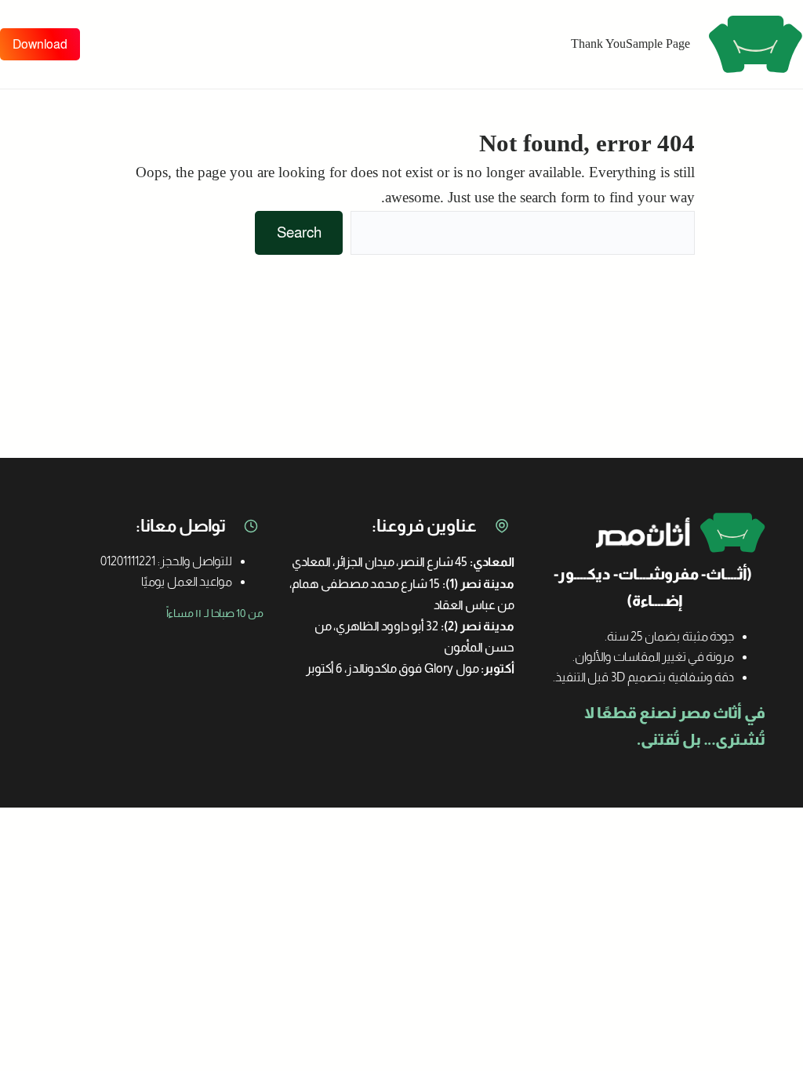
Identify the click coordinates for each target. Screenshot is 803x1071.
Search (299, 232)
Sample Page (658, 43)
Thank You (598, 43)
